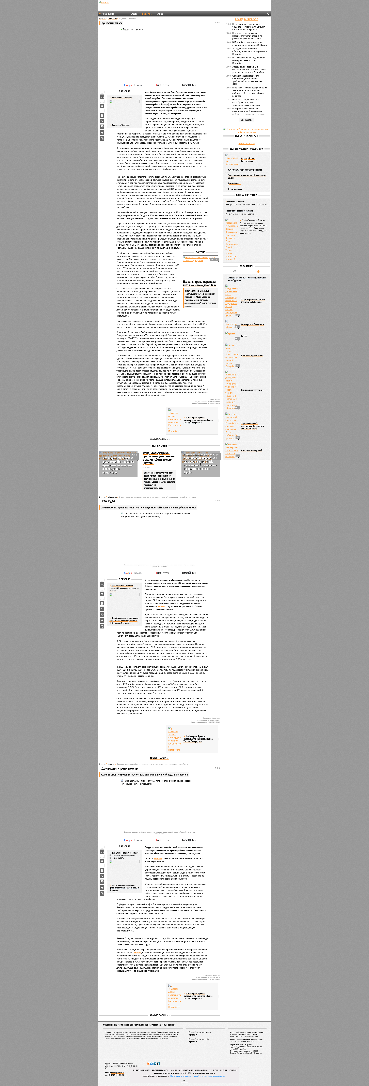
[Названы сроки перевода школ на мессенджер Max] (200, 267)
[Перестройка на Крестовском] (231, 159)
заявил (137, 952)
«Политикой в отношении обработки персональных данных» (198, 1075)
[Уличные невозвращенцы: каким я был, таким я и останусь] (231, 450)
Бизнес (160, 13)
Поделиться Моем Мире (102, 106)
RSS (148, 1063)
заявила (158, 858)
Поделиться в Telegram (102, 132)
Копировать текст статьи (102, 138)
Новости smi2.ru (247, 143)
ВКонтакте (154, 1063)
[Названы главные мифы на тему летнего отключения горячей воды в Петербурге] (231, 356)
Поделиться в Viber (102, 127)
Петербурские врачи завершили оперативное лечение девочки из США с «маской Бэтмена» (124, 620)
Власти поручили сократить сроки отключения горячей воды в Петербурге (124, 888)
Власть (134, 13)
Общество (147, 13)
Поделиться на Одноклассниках (102, 115)
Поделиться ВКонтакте (102, 97)
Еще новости (246, 119)
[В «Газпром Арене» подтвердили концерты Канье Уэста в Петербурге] (174, 420)
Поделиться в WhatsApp (102, 121)
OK (184, 1081)
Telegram (151, 1063)
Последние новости (246, 19)
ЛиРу (158, 1063)
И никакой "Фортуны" (121, 125)
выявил (161, 606)
